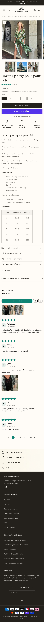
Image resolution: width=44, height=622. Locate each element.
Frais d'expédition (15, 91)
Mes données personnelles (13, 563)
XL (23, 98)
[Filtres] (35, 301)
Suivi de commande (11, 518)
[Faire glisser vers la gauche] (2, 67)
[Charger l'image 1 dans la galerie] (10, 67)
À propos (7, 500)
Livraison (7, 504)
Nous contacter (9, 527)
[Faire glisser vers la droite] (41, 67)
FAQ (5, 523)
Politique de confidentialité (13, 554)
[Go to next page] (34, 437)
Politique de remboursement (14, 558)
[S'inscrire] (33, 592)
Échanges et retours (11, 509)
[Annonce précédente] (4, 3)
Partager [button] (7, 271)
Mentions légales (10, 549)
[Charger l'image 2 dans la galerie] (22, 67)
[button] (4, 9)
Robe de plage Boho (14, 16)
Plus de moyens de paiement (22, 116)
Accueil (4, 16)
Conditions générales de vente (15, 540)
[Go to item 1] (7, 310)
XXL (31, 98)
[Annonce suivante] (40, 3)
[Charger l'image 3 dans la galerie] (33, 67)
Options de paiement (11, 513)
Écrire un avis (17, 301)
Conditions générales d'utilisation (16, 545)
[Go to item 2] (18, 310)
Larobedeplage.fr (13, 616)
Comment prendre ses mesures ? (15, 278)
